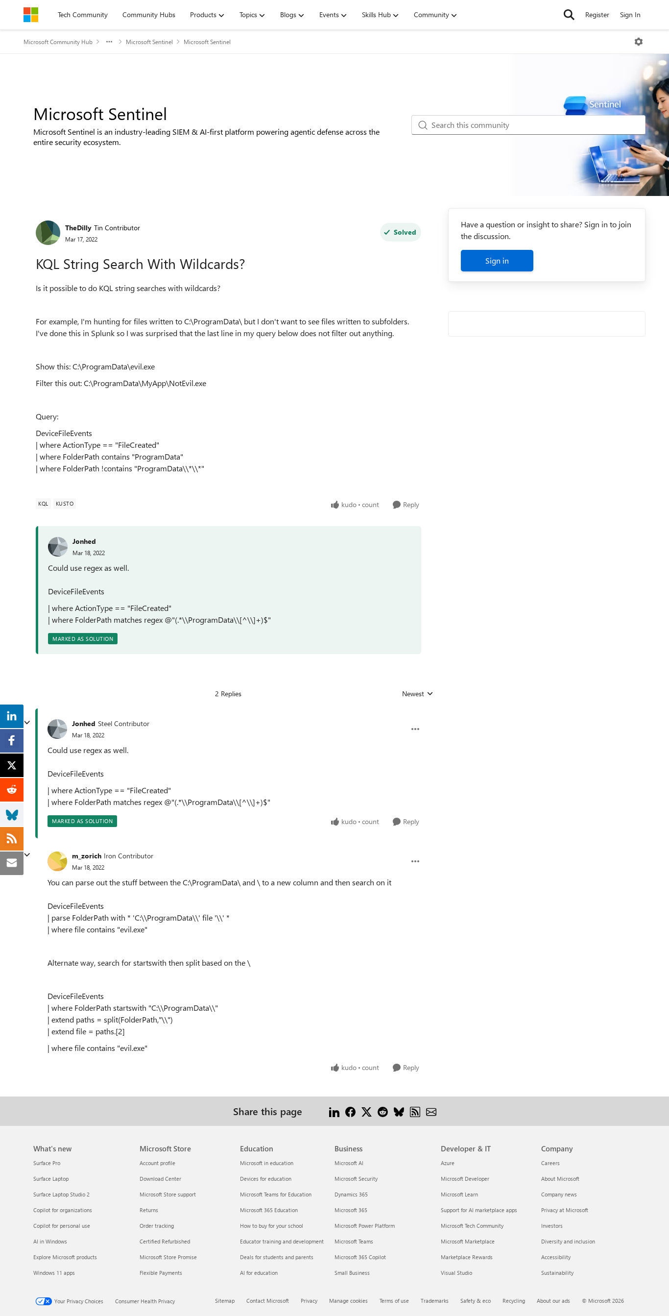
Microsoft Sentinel (149, 42)
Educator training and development (282, 1241)
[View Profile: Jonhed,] (58, 547)
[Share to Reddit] (383, 1111)
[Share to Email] (431, 1111)
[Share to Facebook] (350, 1111)
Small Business (352, 1272)
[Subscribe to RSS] (415, 1111)
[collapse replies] (27, 723)
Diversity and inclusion (568, 1241)
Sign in (497, 260)
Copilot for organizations (62, 1210)
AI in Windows (50, 1241)
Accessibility (556, 1257)
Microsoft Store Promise (168, 1257)
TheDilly (78, 227)
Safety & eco (475, 1300)
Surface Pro (46, 1163)
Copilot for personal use (61, 1225)
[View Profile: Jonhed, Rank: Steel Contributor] (57, 729)
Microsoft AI (348, 1163)
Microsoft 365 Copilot (360, 1257)
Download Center (160, 1178)
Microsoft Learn (459, 1194)
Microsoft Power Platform (364, 1225)
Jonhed (84, 541)
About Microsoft (560, 1178)
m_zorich (86, 855)
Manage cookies (348, 1300)
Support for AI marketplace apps (479, 1210)
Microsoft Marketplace (468, 1241)
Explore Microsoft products (65, 1257)
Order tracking (157, 1225)
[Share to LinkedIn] (334, 1111)
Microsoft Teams (353, 1241)
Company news (559, 1194)
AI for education (259, 1272)
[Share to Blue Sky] (399, 1111)
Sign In (630, 14)
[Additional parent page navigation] (109, 42)
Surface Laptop (51, 1178)
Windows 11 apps (54, 1272)
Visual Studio (456, 1272)
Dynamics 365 (351, 1194)
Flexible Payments (161, 1272)
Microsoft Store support (168, 1194)
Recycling (513, 1300)
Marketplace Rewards (467, 1257)
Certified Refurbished (165, 1241)
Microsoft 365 (350, 1210)
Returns (149, 1210)
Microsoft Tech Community (472, 1225)
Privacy (309, 1300)
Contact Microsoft (267, 1300)
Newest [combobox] (417, 694)
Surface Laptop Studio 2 (61, 1194)
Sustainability (557, 1272)
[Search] (569, 15)
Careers (550, 1163)
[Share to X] (366, 1111)
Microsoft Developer (465, 1178)
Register (597, 14)
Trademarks (435, 1300)
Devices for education (265, 1178)
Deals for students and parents (276, 1257)
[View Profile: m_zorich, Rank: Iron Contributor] (57, 861)
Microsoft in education (266, 1163)
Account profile (157, 1163)
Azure (447, 1163)
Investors (552, 1225)
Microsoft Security (356, 1178)
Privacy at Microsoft (564, 1210)
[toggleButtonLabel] (638, 42)
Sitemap (225, 1300)
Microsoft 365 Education (269, 1210)
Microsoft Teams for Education (275, 1194)
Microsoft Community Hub (58, 42)
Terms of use (394, 1300)
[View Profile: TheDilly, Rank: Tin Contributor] (48, 232)
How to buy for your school (271, 1225)
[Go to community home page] (31, 14)
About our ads (553, 1300)
